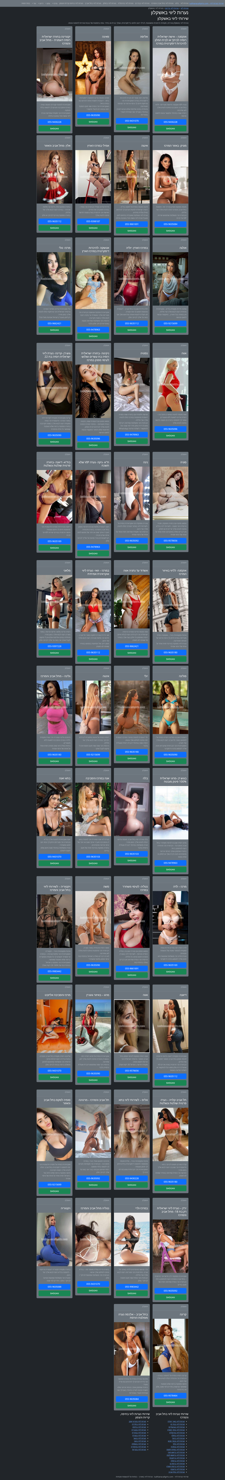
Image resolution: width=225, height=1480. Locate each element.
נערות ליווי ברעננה (178, 1469)
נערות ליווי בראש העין (176, 1452)
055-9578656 (170, 540)
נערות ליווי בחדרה (139, 1424)
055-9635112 (54, 221)
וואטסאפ (170, 128)
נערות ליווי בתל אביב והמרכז (162, 3)
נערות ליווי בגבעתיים (177, 1427)
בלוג (177, 3)
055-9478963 (93, 329)
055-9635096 (170, 429)
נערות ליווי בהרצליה (125, 3)
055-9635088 (54, 1286)
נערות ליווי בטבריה (138, 1430)
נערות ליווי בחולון (109, 3)
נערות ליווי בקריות (139, 1449)
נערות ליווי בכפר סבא (176, 1441)
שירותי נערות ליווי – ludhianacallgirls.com (206, 3)
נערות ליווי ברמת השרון (176, 1466)
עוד (34, 3)
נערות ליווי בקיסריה (138, 1446)
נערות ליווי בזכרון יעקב (137, 1421)
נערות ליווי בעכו (140, 1441)
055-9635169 (54, 541)
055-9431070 (132, 120)
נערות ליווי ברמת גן (177, 1463)
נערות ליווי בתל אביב (93, 3)
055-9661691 (132, 224)
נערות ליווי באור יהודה (176, 1421)
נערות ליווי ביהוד (178, 1438)
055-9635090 (93, 115)
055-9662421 (54, 323)
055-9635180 (170, 652)
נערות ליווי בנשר (139, 1438)
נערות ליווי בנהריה (139, 1432)
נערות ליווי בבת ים (142, 3)
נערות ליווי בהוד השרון (176, 1430)
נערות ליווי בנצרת (139, 1435)
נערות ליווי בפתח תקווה (176, 1449)
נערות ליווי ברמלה (178, 1460)
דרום (41, 3)
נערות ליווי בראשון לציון (176, 1455)
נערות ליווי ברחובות (177, 1458)
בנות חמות (26, 3)
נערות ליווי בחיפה (139, 1427)
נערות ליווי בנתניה (178, 1446)
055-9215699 (170, 323)
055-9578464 (170, 1395)
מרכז (55, 3)
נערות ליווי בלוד (179, 1444)
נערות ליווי (184, 3)
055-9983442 (54, 971)
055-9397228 (54, 646)
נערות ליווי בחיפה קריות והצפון (71, 3)
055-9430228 (170, 122)
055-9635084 (170, 224)
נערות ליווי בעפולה (139, 1444)
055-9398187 (93, 221)
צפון (48, 3)
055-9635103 (132, 853)
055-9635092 (132, 540)
